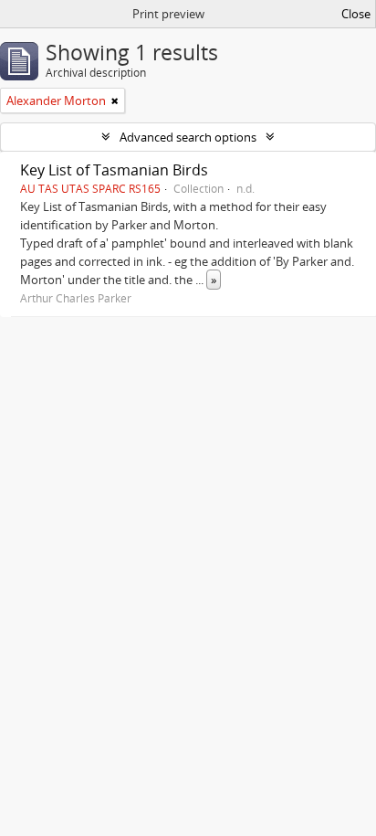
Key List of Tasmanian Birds (114, 170)
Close (356, 13)
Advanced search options (188, 137)
